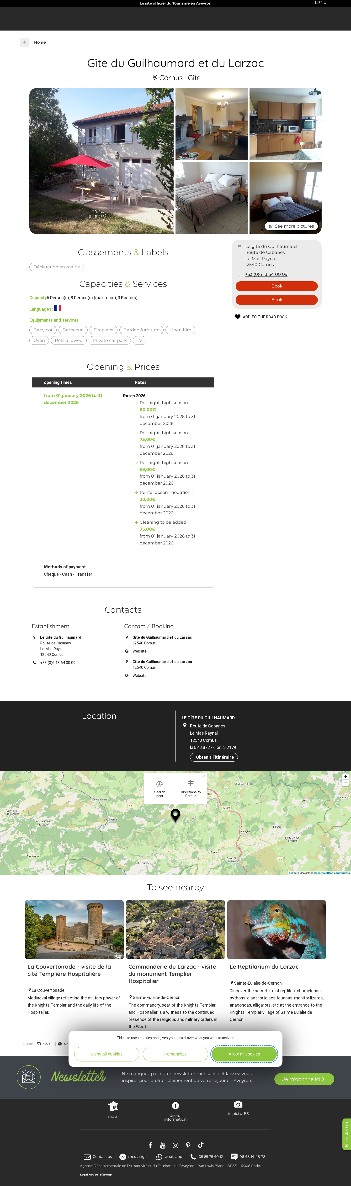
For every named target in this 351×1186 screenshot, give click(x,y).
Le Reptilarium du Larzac (264, 966)
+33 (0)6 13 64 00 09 (266, 274)
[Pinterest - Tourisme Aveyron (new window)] (188, 1145)
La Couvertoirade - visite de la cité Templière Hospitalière (69, 970)
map (112, 1116)
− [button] (345, 782)
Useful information (175, 1117)
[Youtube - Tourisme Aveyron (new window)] (163, 1145)
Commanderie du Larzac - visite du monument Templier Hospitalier (172, 973)
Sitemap (106, 1174)
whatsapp (173, 1156)
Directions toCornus (191, 794)
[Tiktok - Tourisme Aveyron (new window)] (201, 1145)
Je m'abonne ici (301, 1079)
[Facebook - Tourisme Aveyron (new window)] (150, 1145)
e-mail (47, 1044)
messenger (138, 1156)
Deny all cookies (106, 1054)
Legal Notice (89, 1174)
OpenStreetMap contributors (332, 873)
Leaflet (293, 873)
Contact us (102, 1156)
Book (276, 286)
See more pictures (294, 226)
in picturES (238, 1113)
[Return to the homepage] (24, 42)
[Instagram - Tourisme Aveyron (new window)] (176, 1145)
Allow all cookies (244, 1054)
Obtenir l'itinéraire (215, 757)
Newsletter (347, 1134)
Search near (159, 794)
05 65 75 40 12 (211, 1156)
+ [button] (345, 776)
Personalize (175, 1054)
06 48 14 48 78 (252, 1156)
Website (140, 651)
